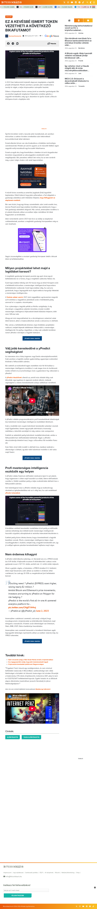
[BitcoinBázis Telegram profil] (79, 2)
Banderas (81, 48)
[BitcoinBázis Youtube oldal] (72, 2)
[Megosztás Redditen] (17, 43)
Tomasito (81, 86)
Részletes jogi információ (42, 689)
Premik (80, 61)
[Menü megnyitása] (93, 2)
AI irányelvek (49, 872)
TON (77, 7)
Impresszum (7, 872)
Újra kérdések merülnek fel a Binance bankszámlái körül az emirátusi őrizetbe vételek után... (78, 41)
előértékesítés (12, 737)
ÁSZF (41, 872)
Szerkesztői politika (31, 872)
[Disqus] (48, 784)
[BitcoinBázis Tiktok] (83, 2)
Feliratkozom (18, 895)
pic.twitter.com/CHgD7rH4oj (22, 607)
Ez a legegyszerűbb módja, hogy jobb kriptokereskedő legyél (28, 662)
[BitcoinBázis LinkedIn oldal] (76, 2)
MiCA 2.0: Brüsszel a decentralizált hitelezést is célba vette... (77, 81)
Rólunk (57, 872)
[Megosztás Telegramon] (12, 43)
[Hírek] (52, 36)
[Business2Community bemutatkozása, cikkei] (6, 36)
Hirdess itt (44, 128)
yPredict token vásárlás (32, 338)
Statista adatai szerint (15, 297)
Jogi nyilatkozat (18, 872)
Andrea (80, 33)
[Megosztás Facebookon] (8, 43)
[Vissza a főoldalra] (12, 2)
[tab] (69, 20)
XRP (38, 7)
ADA (57, 7)
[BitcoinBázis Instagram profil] (68, 2)
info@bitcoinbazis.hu (14, 876)
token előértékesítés (31, 737)
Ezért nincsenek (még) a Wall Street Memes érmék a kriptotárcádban (30, 660)
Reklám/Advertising (68, 872)
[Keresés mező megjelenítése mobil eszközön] (87, 2)
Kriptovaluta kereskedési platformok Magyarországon (26, 664)
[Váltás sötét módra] (91, 2)
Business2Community (15, 36)
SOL (18, 7)
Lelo (79, 73)
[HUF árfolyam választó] (93, 7)
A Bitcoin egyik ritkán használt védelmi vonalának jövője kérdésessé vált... (78, 55)
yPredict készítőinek (14, 377)
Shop (78, 872)
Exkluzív (9, 16)
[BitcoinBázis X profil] (64, 2)
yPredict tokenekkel (12, 493)
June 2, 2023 (42, 610)
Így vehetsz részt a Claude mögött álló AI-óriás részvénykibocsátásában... (77, 68)
